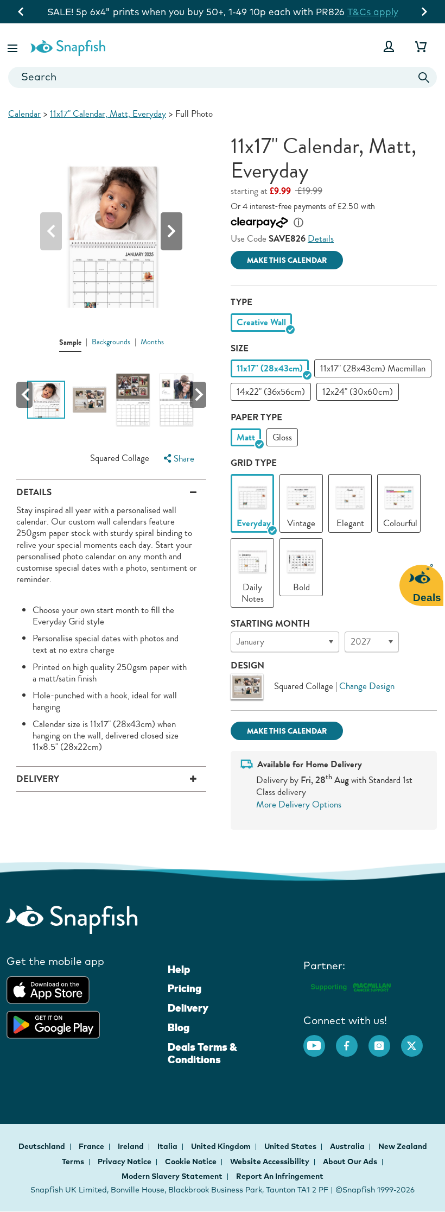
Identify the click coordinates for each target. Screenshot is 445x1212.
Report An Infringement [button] (279, 1176)
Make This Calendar (287, 260)
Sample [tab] (70, 342)
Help (179, 969)
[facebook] (352, 1040)
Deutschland (42, 1146)
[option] (261, 322)
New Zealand (402, 1146)
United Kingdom (221, 1146)
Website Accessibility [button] (269, 1161)
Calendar (24, 114)
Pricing (184, 988)
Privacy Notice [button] (124, 1161)
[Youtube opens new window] (319, 1040)
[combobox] (222, 77)
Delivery (188, 1007)
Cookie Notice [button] (191, 1161)
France (92, 1146)
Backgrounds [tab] (111, 342)
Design (247, 665)
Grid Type (254, 463)
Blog (178, 1027)
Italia (168, 1146)
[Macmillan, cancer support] (350, 986)
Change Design (367, 686)
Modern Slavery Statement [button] (172, 1176)
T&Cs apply (352, 11)
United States (291, 1146)
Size (240, 348)
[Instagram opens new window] (384, 1040)
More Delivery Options (298, 804)
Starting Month (270, 623)
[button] (13, 46)
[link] (252, 497)
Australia (348, 1146)
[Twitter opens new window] (417, 1040)
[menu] (177, 458)
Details (321, 238)
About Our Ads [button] (350, 1161)
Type (241, 302)
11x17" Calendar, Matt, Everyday (108, 114)
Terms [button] (73, 1161)
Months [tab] (152, 342)
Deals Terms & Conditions (202, 1053)
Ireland (131, 1146)
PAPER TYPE (256, 417)
